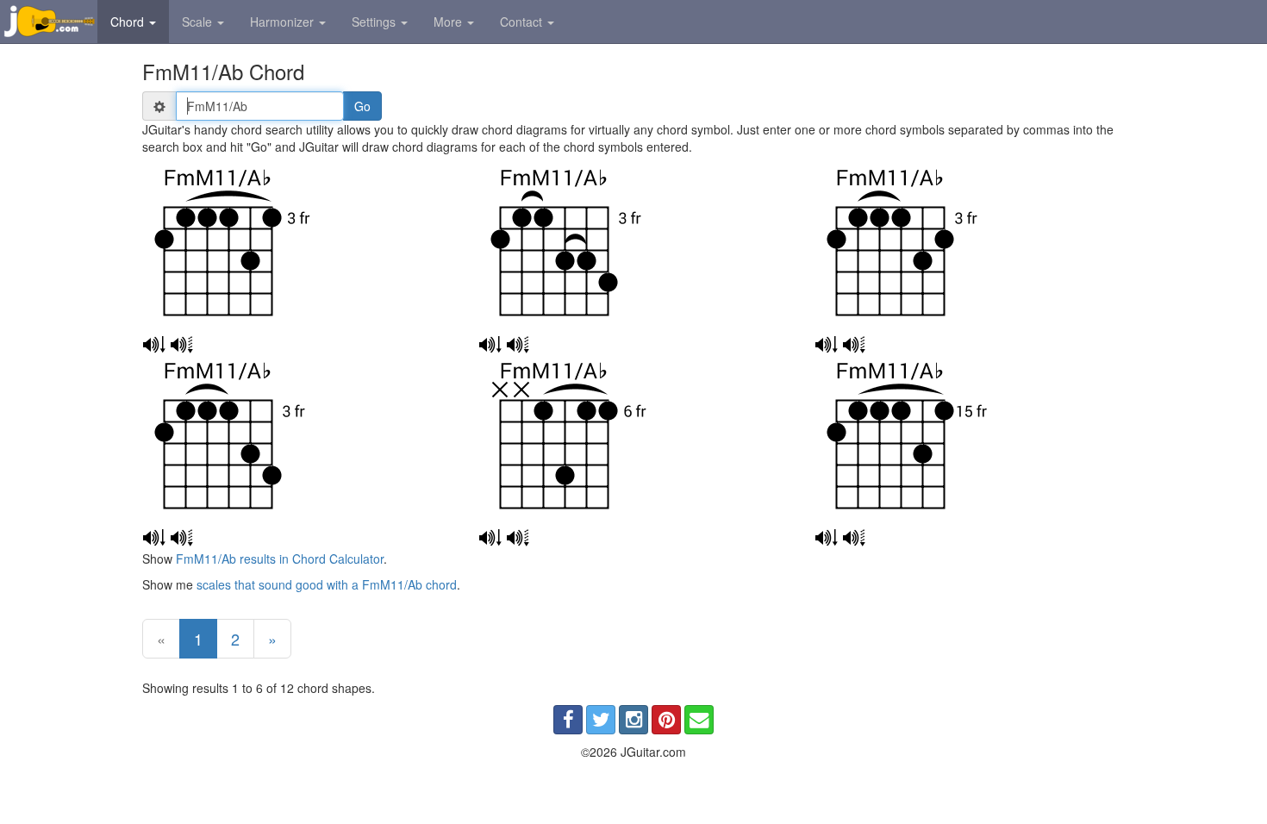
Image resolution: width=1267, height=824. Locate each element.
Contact (523, 21)
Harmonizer (283, 21)
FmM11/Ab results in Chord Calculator (280, 558)
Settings (375, 21)
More (449, 21)
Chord (128, 21)
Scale (198, 21)
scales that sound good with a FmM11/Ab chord (327, 584)
